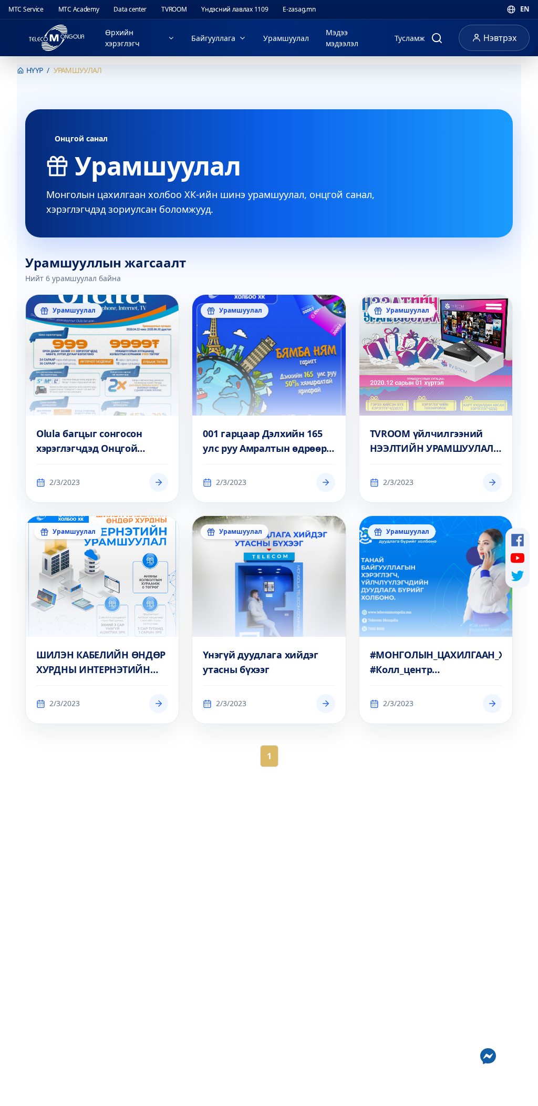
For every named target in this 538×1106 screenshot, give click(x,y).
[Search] (436, 37)
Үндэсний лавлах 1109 (234, 9)
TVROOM (174, 9)
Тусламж (410, 38)
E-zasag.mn (299, 9)
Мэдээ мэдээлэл (342, 37)
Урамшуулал (286, 38)
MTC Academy (78, 9)
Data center (130, 9)
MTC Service (26, 9)
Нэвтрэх (499, 38)
